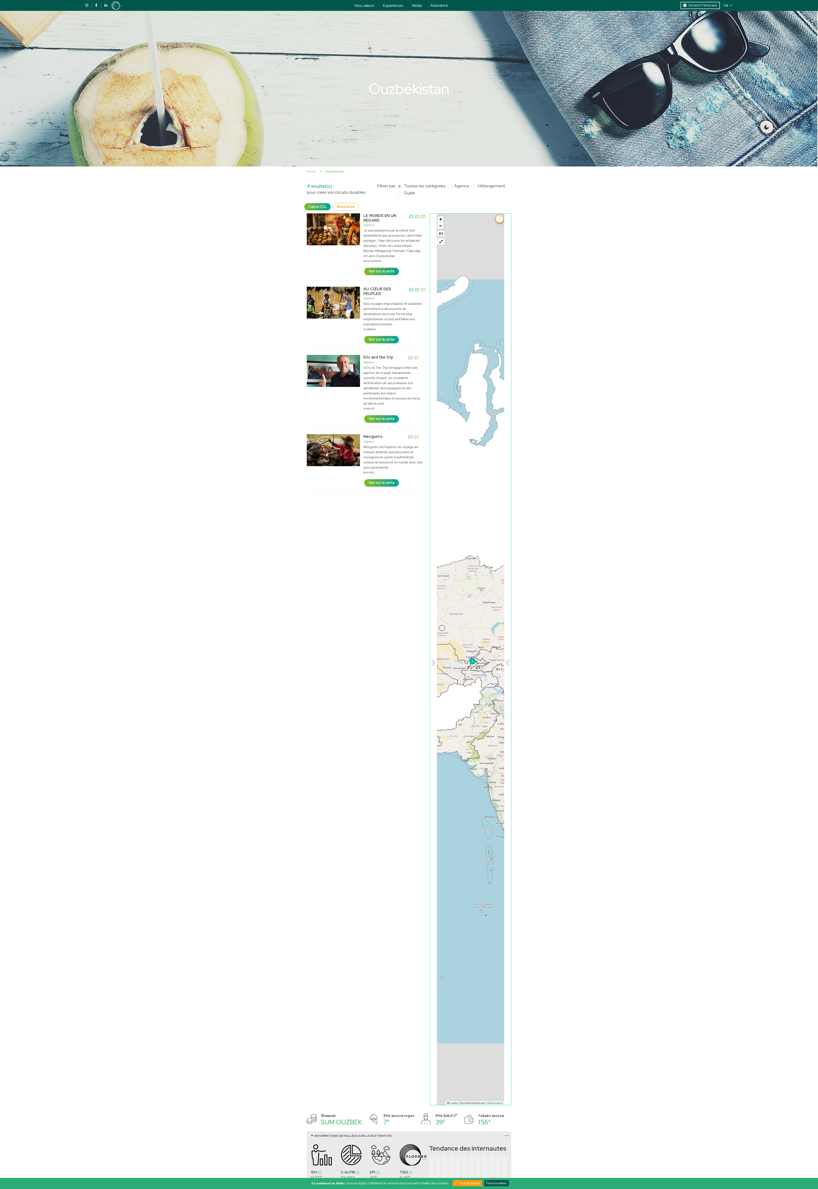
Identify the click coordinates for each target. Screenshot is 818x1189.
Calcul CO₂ (317, 206)
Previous (309, 230)
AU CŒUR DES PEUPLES (377, 291)
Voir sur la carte (382, 271)
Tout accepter (469, 1183)
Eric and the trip (378, 357)
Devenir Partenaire (703, 5)
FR (726, 5)
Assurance (439, 5)
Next (357, 230)
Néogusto (373, 436)
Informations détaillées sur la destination (353, 1136)
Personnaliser (496, 1183)
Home (311, 171)
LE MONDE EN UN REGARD (379, 218)
